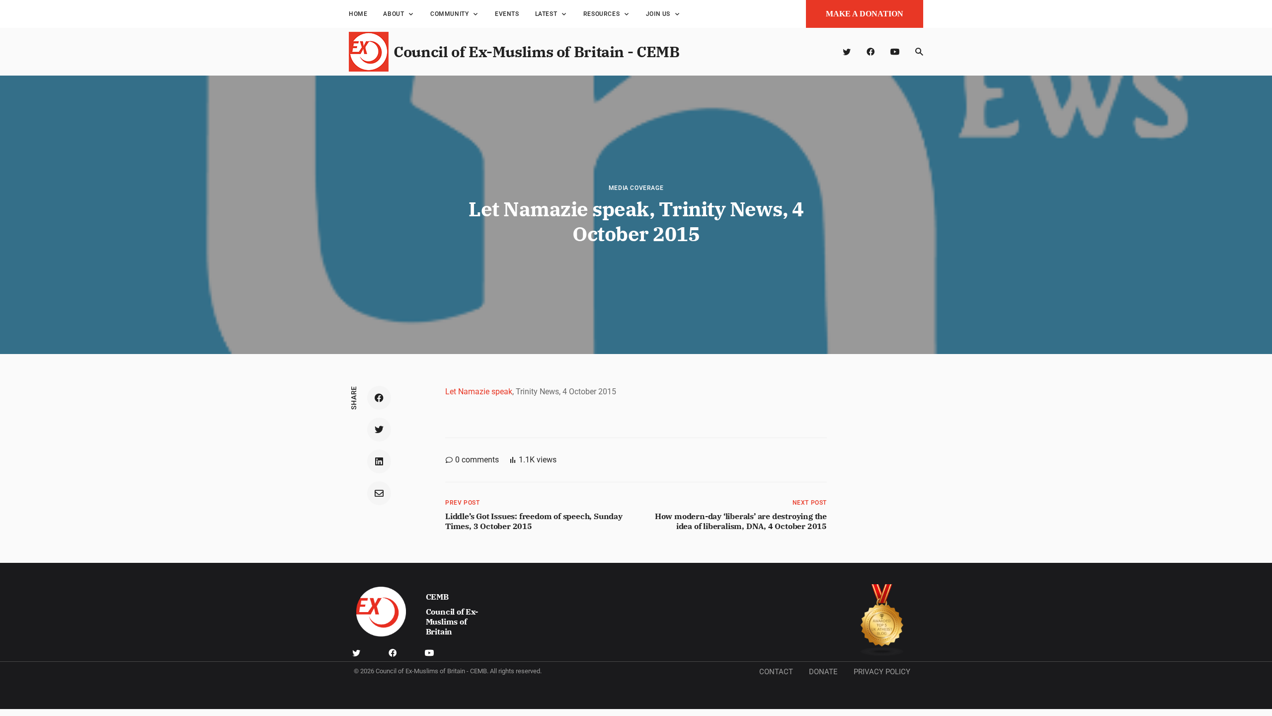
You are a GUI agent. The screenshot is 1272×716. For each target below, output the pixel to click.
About (393, 13)
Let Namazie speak (478, 391)
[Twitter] (847, 52)
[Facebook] (870, 52)
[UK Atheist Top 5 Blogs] (882, 620)
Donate (823, 671)
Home (358, 13)
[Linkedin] (379, 461)
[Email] (379, 493)
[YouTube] (894, 52)
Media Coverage (636, 187)
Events (507, 13)
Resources (601, 13)
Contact (776, 671)
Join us (658, 13)
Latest (546, 13)
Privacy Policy (882, 671)
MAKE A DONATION (864, 13)
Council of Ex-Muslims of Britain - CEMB (536, 51)
